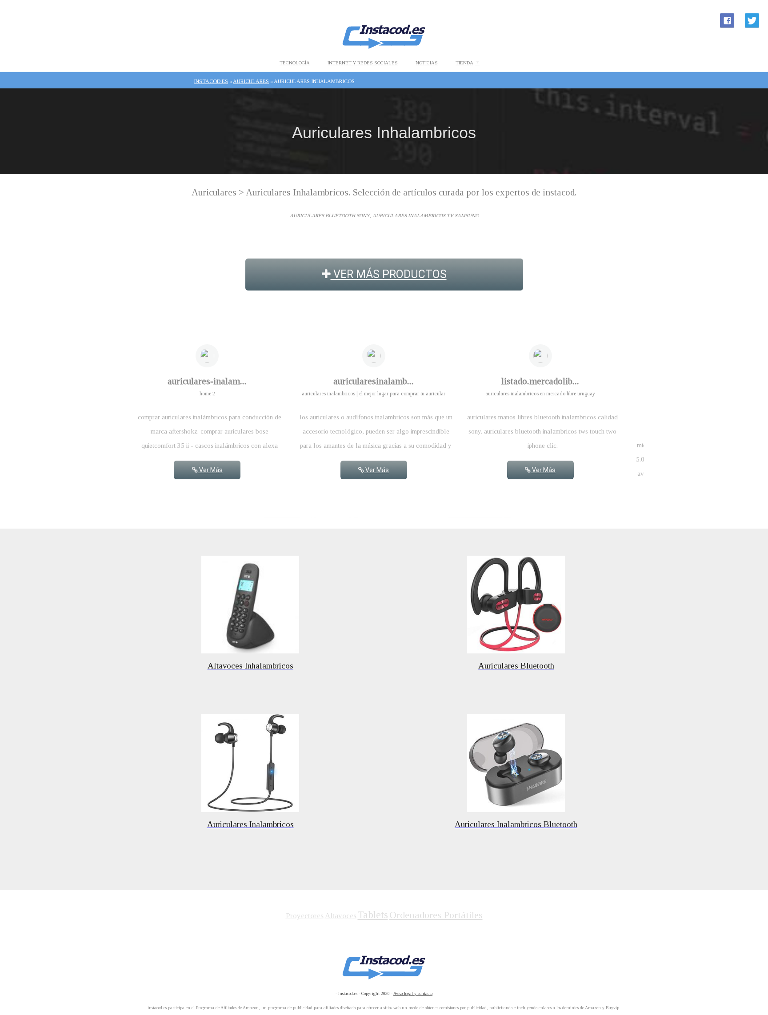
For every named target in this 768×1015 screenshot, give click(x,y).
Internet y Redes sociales (363, 62)
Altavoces (340, 916)
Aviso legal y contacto (412, 993)
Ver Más (210, 470)
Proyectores (305, 916)
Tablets (373, 914)
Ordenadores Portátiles (436, 914)
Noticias (427, 62)
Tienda (464, 62)
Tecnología (295, 62)
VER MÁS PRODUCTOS (389, 274)
